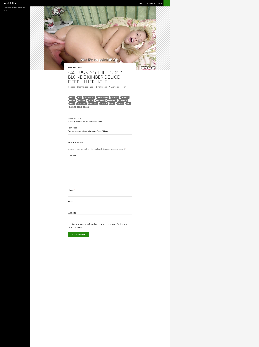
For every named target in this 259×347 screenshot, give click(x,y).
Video (72, 87)
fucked (104, 104)
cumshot (123, 100)
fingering (93, 104)
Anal (72, 97)
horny (120, 104)
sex (80, 107)
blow (91, 100)
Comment (73, 155)
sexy (86, 107)
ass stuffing (103, 97)
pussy (72, 107)
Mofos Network (75, 67)
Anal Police (10, 3)
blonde (82, 100)
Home (140, 3)
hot (128, 104)
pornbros (102, 87)
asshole (125, 97)
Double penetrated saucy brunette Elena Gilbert (88, 129)
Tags (160, 3)
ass (79, 97)
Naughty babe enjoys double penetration (85, 120)
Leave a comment (118, 87)
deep (72, 104)
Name (71, 190)
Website (72, 212)
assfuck (115, 97)
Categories (150, 3)
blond (72, 100)
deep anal (82, 104)
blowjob (101, 100)
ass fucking (89, 97)
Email (71, 201)
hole (112, 104)
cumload (112, 100)
